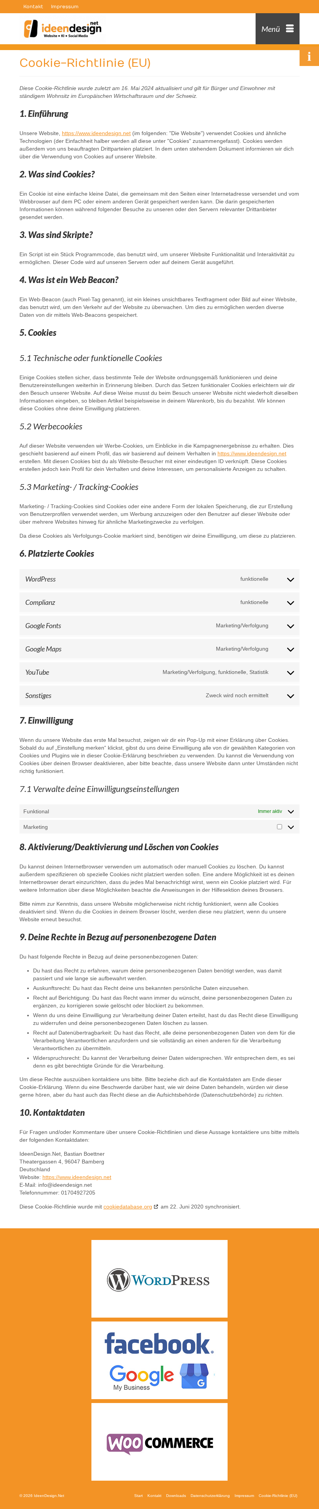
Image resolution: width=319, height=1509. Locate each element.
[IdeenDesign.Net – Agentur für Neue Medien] (123, 28)
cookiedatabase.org (127, 1206)
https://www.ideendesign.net (96, 133)
